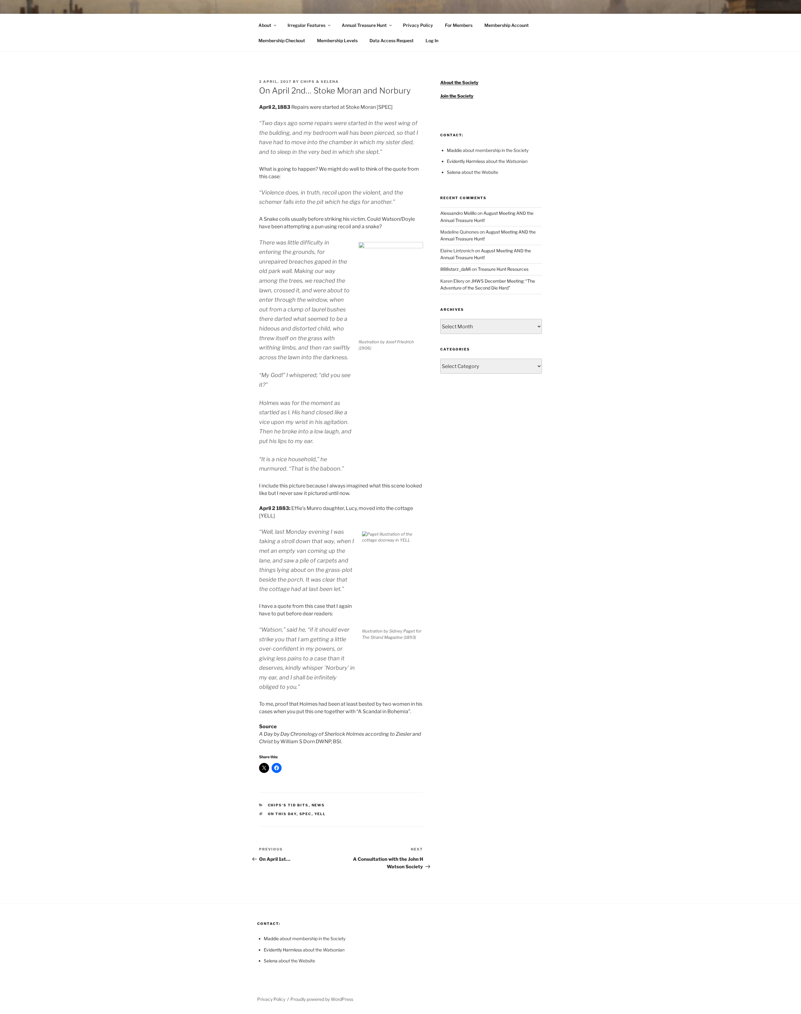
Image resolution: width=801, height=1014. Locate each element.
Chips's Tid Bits (288, 805)
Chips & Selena (319, 81)
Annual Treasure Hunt (364, 25)
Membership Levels (337, 40)
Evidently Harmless (466, 161)
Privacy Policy (418, 25)
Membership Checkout (281, 40)
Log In (432, 40)
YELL (320, 814)
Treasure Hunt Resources (503, 269)
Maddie (454, 150)
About (264, 25)
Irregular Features (306, 25)
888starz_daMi (455, 269)
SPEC (305, 814)
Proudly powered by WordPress (321, 999)
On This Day (282, 814)
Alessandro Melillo (458, 213)
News (318, 805)
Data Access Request (392, 40)
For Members (458, 25)
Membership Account (506, 25)
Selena (454, 172)
